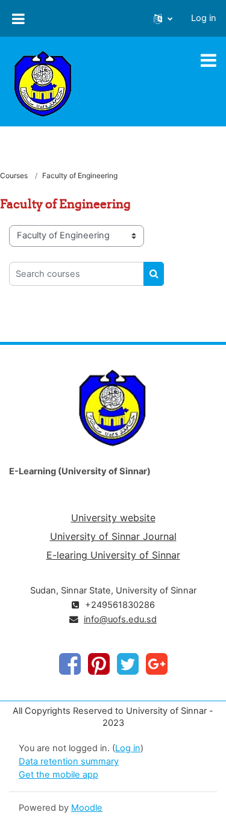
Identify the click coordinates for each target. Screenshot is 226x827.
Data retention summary (69, 761)
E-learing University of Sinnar (113, 555)
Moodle (86, 807)
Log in (203, 18)
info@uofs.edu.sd (120, 619)
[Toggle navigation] (208, 60)
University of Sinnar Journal (113, 536)
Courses (14, 175)
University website (113, 518)
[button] (163, 18)
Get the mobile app (58, 774)
